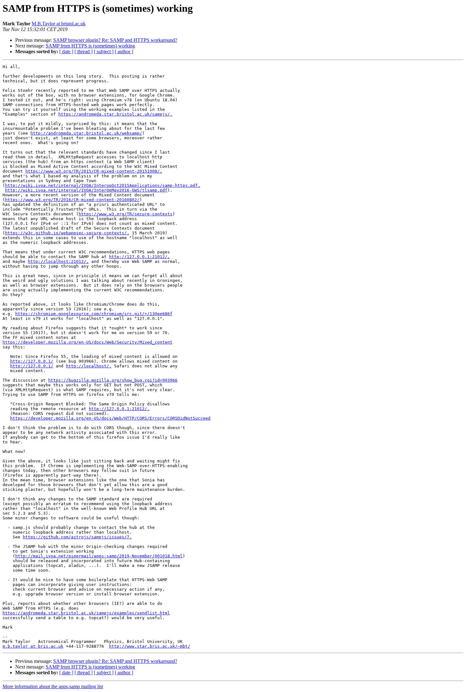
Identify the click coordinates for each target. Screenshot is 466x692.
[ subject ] (103, 51)
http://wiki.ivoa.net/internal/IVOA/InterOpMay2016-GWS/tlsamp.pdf (86, 190)
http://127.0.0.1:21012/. (119, 408)
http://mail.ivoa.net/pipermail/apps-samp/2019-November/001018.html (99, 556)
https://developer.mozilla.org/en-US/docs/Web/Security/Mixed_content (87, 342)
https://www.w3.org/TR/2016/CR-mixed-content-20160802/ (72, 199)
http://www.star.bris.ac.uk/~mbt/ (149, 646)
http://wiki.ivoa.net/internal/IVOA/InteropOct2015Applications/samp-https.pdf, (102, 185)
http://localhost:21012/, (58, 261)
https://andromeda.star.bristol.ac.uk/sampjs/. (115, 114)
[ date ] (66, 51)
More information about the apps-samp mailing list (53, 686)
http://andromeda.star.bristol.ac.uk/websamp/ (86, 133)
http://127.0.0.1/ (31, 361)
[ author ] (124, 51)
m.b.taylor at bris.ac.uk (33, 646)
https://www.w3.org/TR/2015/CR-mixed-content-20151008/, (93, 171)
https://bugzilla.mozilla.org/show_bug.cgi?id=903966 (113, 380)
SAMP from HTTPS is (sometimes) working (90, 45)
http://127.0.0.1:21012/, (139, 256)
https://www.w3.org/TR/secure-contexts (125, 214)
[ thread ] (83, 51)
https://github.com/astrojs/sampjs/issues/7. (77, 537)
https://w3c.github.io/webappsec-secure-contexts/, (67, 233)
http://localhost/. (89, 366)
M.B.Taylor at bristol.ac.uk (59, 23)
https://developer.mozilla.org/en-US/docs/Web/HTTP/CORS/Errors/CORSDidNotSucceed (110, 418)
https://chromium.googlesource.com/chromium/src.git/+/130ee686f (93, 313)
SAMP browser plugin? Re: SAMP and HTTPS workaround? (115, 40)
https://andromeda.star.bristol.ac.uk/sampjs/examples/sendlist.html (86, 613)
